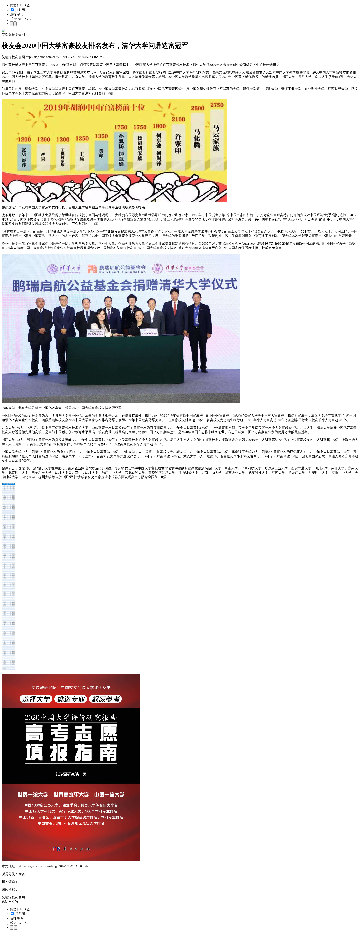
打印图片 (21, 10)
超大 (13, 19)
